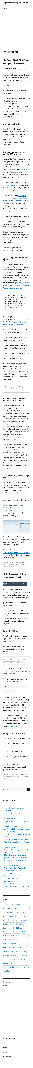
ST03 (5, 959)
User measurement (18, 963)
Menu (6, 8)
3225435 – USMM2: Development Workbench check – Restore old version (15, 198)
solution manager (9, 955)
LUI (20, 776)
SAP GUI (21, 947)
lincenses (23, 564)
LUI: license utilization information (15, 576)
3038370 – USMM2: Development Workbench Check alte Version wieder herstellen (16, 285)
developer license (14, 564)
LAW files (14, 726)
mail (12, 928)
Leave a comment (8, 566)
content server (8, 912)
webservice (24, 967)
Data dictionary (8, 916)
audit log (19, 904)
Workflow (6, 971)
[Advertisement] (16, 30)
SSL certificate (23, 955)
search (10, 951)
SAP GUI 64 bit (9, 881)
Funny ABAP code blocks (13, 826)
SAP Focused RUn (10, 947)
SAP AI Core (8, 845)
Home (5, 1047)
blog (11, 248)
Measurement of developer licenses (16, 61)
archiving (6, 904)
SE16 (5, 951)
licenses (6, 928)
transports (24, 959)
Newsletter (7, 1057)
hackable (24, 169)
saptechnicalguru (8, 562)
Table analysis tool (11, 847)
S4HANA (6, 936)
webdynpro (14, 967)
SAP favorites (9, 884)
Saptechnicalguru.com (15, 2)
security (18, 951)
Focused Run (14, 920)
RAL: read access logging (13, 878)
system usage (14, 959)
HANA (5, 924)
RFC (23, 932)
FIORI (5, 920)
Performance (8, 932)
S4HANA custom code (19, 936)
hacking (24, 920)
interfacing (20, 924)
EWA (24, 916)
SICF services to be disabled (14, 876)
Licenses (5, 564)
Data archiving (21, 912)
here (28, 738)
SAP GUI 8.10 (9, 805)
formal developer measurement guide (16, 552)
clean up (16, 908)
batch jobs (7, 908)
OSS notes (19, 928)
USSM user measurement (12, 185)
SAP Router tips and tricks (13, 813)
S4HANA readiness (10, 940)
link (11, 641)
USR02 (5, 967)
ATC (13, 904)
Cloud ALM (25, 908)
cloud (11, 776)
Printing (18, 932)
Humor (12, 924)
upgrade (6, 963)
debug (18, 916)
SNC (24, 951)
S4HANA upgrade (9, 944)
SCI (27, 947)
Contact (6, 1052)
